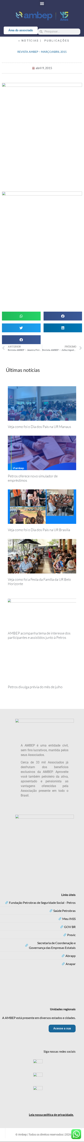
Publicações (56, 40)
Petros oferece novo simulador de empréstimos (33, 478)
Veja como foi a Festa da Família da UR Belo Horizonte (39, 581)
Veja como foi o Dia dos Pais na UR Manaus (39, 426)
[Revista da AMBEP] (42, 137)
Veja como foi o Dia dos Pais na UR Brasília (39, 530)
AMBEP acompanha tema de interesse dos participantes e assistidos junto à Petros (39, 635)
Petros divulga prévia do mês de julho (35, 687)
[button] (42, 3)
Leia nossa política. (51, 1114)
